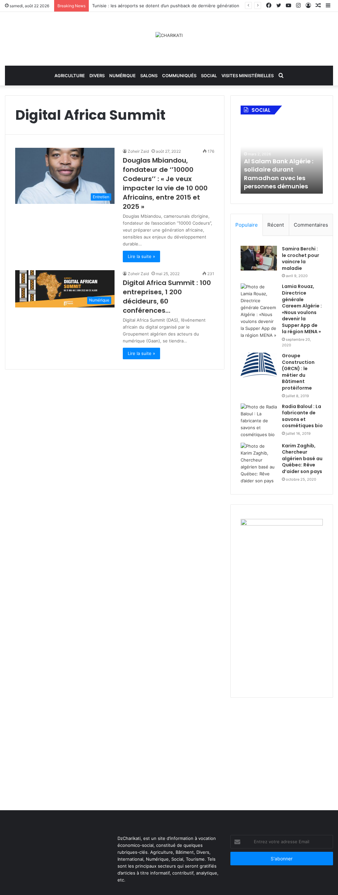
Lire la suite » (141, 256)
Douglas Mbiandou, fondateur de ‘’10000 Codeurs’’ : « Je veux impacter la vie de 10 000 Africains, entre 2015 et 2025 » (165, 183)
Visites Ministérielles (247, 75)
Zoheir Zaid (138, 151)
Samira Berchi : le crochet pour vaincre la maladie (300, 258)
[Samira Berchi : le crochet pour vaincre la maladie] (259, 258)
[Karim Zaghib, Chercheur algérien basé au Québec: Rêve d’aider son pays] (259, 463)
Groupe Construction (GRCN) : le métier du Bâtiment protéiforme (298, 371)
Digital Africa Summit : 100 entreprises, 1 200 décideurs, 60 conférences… (167, 296)
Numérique (122, 75)
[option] (282, 157)
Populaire (246, 225)
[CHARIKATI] (169, 35)
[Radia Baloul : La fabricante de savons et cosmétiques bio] (259, 420)
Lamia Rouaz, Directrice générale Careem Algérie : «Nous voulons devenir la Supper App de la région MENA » (302, 309)
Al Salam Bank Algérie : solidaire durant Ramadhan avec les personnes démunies (278, 173)
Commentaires (311, 225)
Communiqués (179, 75)
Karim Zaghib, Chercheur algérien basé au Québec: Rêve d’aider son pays (302, 458)
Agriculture (69, 75)
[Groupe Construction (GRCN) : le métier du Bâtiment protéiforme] (259, 365)
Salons (148, 75)
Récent (275, 225)
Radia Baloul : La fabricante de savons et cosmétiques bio (302, 416)
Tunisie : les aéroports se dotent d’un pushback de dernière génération (165, 5)
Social (209, 75)
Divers (97, 75)
